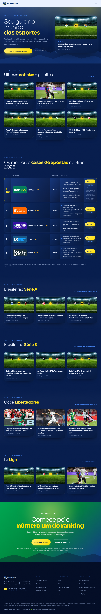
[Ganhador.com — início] (10, 4)
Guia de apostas (41, 587)
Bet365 (60, 580)
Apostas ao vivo (41, 590)
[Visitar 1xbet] (20, 239)
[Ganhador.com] (18, 577)
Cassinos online (41, 584)
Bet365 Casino (84, 580)
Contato (52, 609)
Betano (60, 584)
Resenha (90, 185)
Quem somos (37, 609)
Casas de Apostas (42, 580)
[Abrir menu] (96, 3)
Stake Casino (83, 594)
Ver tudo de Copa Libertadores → (85, 404)
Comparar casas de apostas (16, 51)
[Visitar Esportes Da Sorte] (20, 225)
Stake (59, 594)
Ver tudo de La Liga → (89, 462)
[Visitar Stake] (20, 252)
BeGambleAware (26, 590)
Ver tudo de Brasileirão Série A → (85, 291)
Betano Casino (83, 584)
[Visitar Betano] (20, 210)
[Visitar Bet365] (20, 189)
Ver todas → (92, 77)
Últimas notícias (40, 51)
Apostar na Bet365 (41, 542)
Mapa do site (45, 609)
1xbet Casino (83, 590)
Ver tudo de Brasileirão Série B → (85, 347)
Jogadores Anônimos (14, 590)
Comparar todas (61, 542)
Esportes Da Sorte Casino (87, 587)
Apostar (91, 182)
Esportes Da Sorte (63, 587)
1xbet (59, 590)
